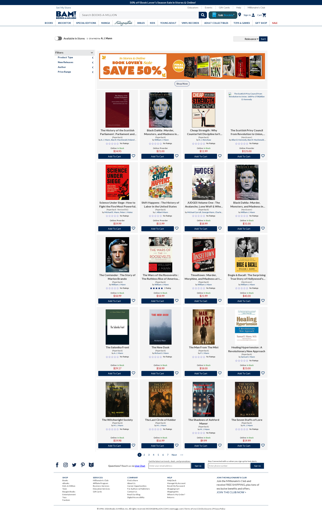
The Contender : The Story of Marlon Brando (117, 276)
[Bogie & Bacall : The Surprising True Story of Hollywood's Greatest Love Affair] (246, 254)
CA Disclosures (205, 508)
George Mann (208, 212)
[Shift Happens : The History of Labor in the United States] (160, 182)
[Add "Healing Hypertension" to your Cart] (247, 373)
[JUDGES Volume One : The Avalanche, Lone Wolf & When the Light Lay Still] (203, 182)
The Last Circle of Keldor (160, 419)
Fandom (66, 500)
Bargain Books (68, 491)
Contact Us (132, 491)
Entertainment (69, 494)
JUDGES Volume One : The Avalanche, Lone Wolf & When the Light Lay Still (203, 204)
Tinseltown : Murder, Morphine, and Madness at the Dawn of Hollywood (204, 277)
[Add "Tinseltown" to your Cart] (204, 301)
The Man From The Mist (204, 347)
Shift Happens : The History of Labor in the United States (160, 204)
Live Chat (140, 465)
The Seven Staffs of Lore (246, 419)
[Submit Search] (203, 15)
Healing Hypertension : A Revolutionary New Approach (246, 349)
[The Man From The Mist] (204, 327)
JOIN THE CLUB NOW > (231, 492)
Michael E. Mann (111, 212)
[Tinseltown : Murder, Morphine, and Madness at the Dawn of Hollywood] (203, 254)
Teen (64, 489)
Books (65, 480)
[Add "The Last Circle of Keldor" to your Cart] (160, 445)
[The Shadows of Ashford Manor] (204, 399)
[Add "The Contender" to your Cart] (117, 301)
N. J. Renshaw (205, 140)
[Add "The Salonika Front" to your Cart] (117, 373)
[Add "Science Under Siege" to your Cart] (117, 228)
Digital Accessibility (135, 497)
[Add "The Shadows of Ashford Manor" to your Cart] (204, 445)
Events (208, 7)
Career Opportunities (137, 486)
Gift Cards (224, 7)
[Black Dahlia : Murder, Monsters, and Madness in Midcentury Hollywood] (160, 110)
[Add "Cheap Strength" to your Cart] (204, 156)
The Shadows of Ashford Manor (203, 421)
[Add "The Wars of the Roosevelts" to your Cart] (160, 301)
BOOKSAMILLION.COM (157, 508)
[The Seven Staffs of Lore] (246, 399)
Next (174, 454)
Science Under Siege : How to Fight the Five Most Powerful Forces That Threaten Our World (117, 204)
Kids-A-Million (68, 486)
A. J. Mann (105, 140)
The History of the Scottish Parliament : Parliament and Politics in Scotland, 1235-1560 (117, 132)
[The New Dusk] (160, 327)
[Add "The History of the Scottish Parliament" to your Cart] (117, 156)
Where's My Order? (176, 494)
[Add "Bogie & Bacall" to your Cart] (247, 301)
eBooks (65, 483)
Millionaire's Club (256, 7)
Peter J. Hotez (126, 212)
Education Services (101, 489)
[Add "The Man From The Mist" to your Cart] (204, 373)
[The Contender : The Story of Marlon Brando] (117, 254)
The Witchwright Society (117, 419)
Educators (193, 7)
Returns (170, 497)
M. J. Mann (118, 425)
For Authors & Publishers (138, 489)
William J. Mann (162, 140)
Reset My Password (176, 486)
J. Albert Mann (161, 212)
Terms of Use (190, 508)
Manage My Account (176, 483)
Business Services (101, 486)
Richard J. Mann (162, 353)
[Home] (65, 15)
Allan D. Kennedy (239, 140)
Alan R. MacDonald (119, 140)
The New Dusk (160, 347)
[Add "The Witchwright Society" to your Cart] (117, 445)
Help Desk (171, 480)
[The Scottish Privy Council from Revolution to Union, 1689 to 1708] (247, 110)
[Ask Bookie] (223, 15)
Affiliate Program (100, 483)
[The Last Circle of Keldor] (160, 399)
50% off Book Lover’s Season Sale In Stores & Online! (163, 2)
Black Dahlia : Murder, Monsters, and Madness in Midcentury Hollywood (160, 132)
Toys (64, 497)
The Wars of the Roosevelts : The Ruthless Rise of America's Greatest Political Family (160, 277)
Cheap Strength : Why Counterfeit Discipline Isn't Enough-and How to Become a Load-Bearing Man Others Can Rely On (204, 132)
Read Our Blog (133, 494)
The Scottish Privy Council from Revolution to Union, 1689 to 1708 (246, 132)
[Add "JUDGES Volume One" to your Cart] (204, 228)
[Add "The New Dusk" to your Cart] (160, 373)
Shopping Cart (173, 489)
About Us (131, 483)
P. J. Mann (204, 353)
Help (238, 7)
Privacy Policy (219, 508)
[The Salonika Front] (117, 327)
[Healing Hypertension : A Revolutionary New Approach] (246, 327)
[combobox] (145, 15)
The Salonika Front (117, 347)
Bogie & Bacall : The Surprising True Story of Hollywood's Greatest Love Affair (246, 277)
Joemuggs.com (176, 508)
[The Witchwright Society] (117, 399)
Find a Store (132, 480)
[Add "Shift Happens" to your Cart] (160, 228)
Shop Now (182, 83)
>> (181, 454)
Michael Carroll (194, 212)
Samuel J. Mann (248, 357)
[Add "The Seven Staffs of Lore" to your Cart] (247, 445)
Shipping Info (172, 491)
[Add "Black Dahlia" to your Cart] (160, 156)
